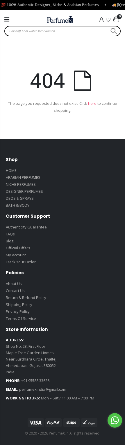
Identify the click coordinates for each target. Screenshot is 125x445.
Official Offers (18, 248)
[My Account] (101, 20)
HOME (11, 170)
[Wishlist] (108, 20)
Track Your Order (21, 261)
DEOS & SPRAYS (20, 198)
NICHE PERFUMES (21, 184)
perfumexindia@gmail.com (42, 389)
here (92, 103)
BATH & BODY (17, 205)
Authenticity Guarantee (26, 227)
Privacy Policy (18, 311)
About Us (14, 283)
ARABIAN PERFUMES (23, 177)
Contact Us (15, 290)
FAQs (10, 234)
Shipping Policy (19, 304)
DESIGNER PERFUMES (24, 191)
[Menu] (6, 19)
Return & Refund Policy (26, 297)
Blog (9, 241)
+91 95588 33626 (35, 380)
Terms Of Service (21, 318)
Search (112, 31)
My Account (16, 254)
